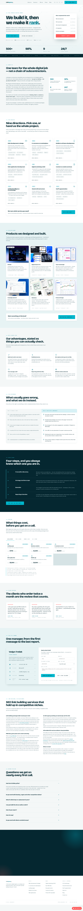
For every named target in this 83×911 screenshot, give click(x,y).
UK (61, 2)
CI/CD (45, 196)
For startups (20, 152)
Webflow (23, 154)
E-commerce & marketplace (40, 143)
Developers (59, 196)
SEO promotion (65, 21)
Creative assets (60, 176)
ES (59, 2)
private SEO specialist (57, 743)
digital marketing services (68, 740)
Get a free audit (71, 2)
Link (9, 2)
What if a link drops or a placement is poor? (18, 799)
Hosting (34, 196)
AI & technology (66, 883)
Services (35, 2)
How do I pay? (9, 815)
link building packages (24, 722)
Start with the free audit (15, 503)
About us (29, 2)
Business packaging (65, 31)
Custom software (60, 153)
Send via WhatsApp (48, 675)
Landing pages (11, 154)
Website (60, 656)
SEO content (59, 174)
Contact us (65, 895)
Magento (46, 152)
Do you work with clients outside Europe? (17, 820)
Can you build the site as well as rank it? (17, 805)
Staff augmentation (61, 189)
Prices (46, 2)
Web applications (32, 892)
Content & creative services (64, 167)
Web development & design (16, 143)
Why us (41, 2)
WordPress (18, 154)
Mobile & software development (65, 143)
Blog (50, 2)
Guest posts (25, 740)
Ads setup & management (65, 25)
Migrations (40, 196)
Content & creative (50, 890)
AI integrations (12, 197)
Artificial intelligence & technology (13, 189)
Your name (43, 656)
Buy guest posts (43, 174)
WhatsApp (24, 860)
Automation (19, 197)
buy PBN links (13, 735)
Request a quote (66, 35)
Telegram (33, 860)
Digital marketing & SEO (38, 167)
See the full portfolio (66, 317)
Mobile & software (33, 890)
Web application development (16, 167)
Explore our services (27, 35)
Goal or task (44, 666)
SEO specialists (60, 198)
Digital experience (18, 174)
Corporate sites (12, 152)
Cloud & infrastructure (38, 189)
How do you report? (11, 810)
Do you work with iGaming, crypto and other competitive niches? (24, 794)
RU (57, 2)
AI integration (65, 28)
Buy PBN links (35, 174)
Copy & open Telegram (62, 675)
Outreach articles (67, 174)
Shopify (34, 152)
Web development (65, 18)
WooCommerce (40, 152)
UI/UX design (11, 176)
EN (54, 2)
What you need (61, 661)
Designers (65, 196)
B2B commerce (35, 154)
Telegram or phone (45, 661)
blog (65, 753)
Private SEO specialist (38, 176)
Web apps (10, 174)
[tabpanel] (41, 553)
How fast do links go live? (13, 783)
